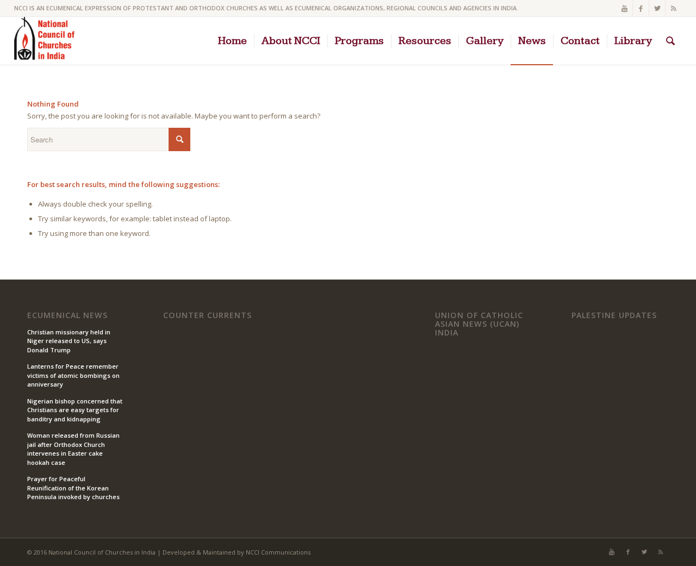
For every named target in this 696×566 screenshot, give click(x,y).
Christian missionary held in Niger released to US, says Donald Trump (68, 341)
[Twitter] (657, 8)
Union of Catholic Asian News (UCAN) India (479, 324)
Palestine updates (614, 315)
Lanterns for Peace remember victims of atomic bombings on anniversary (73, 375)
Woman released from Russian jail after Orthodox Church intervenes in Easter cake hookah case (73, 449)
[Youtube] (624, 8)
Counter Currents (207, 315)
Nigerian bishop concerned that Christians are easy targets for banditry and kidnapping (74, 410)
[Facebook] (641, 8)
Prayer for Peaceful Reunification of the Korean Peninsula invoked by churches (73, 488)
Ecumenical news (67, 315)
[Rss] (674, 8)
